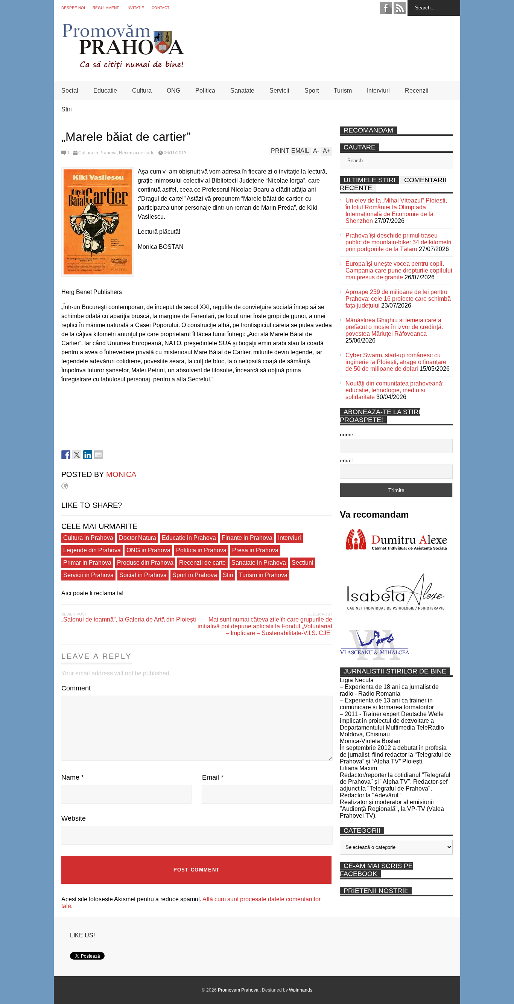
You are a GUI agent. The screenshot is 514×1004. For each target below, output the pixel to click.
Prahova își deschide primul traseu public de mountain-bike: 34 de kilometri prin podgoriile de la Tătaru (398, 242)
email (346, 460)
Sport (311, 90)
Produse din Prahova (145, 562)
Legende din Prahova (92, 550)
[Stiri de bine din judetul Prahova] (122, 67)
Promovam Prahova (239, 990)
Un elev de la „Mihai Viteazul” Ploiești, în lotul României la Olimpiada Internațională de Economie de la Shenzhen (396, 210)
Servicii (279, 90)
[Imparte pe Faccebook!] (65, 454)
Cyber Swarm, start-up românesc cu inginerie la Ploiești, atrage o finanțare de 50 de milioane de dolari (395, 362)
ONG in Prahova (148, 550)
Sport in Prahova (194, 575)
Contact (160, 8)
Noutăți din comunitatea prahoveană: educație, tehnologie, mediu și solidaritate (394, 390)
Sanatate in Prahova (258, 562)
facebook (386, 8)
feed (400, 8)
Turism (343, 90)
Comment (76, 688)
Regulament (106, 8)
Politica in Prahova (201, 550)
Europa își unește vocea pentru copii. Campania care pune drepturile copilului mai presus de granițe (398, 270)
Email (213, 777)
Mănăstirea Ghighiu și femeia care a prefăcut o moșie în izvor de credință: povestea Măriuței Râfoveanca (394, 327)
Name (72, 777)
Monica (121, 474)
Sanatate (242, 90)
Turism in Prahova (263, 575)
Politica (205, 90)
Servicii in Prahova (88, 575)
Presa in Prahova (255, 550)
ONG (173, 90)
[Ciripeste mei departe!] (76, 454)
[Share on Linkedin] (87, 454)
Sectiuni (302, 562)
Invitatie (135, 8)
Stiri (66, 109)
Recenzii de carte (137, 152)
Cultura (142, 90)
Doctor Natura (137, 538)
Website (73, 818)
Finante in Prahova (247, 538)
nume (346, 434)
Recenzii (417, 90)
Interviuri (378, 90)
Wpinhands (300, 990)
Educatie (105, 90)
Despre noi (73, 8)
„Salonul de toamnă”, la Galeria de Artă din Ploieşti (128, 619)
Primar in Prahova (87, 562)
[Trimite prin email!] (98, 454)
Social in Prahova (143, 575)
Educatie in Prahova (189, 538)
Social (69, 90)
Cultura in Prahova (97, 152)
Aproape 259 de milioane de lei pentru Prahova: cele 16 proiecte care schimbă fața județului (398, 299)
